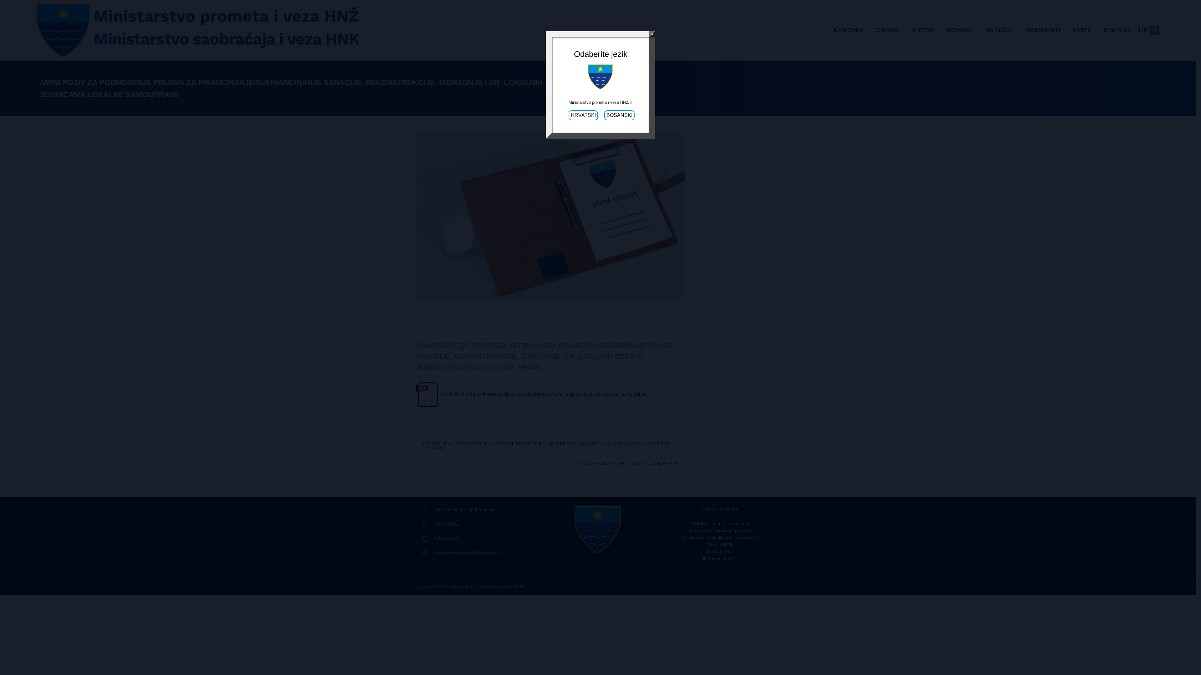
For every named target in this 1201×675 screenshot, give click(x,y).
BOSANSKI (619, 115)
